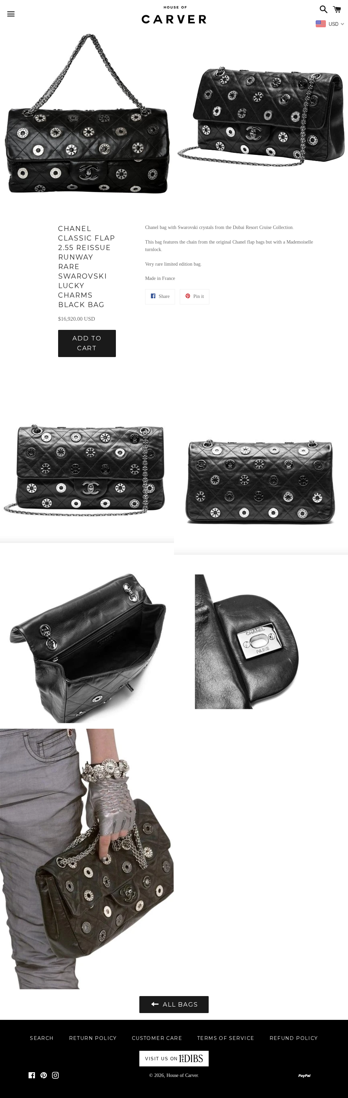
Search (42, 1038)
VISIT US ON (161, 1059)
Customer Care (157, 1038)
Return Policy (93, 1038)
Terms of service (225, 1038)
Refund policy (293, 1038)
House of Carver (182, 1075)
